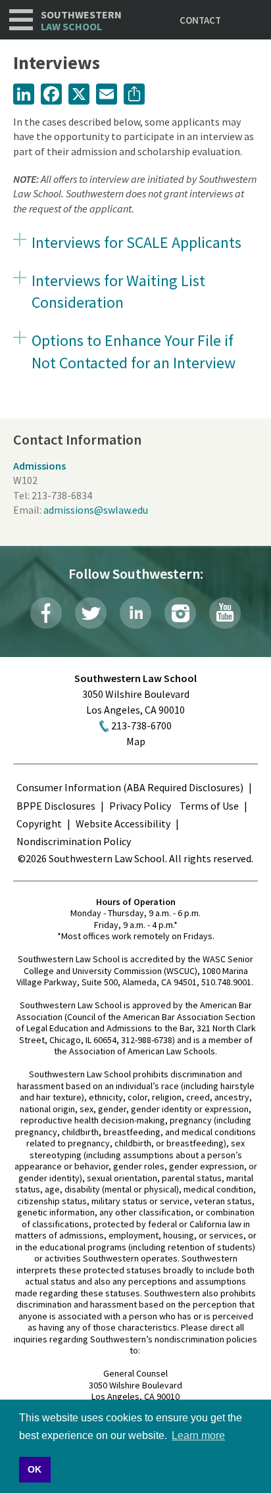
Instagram (180, 613)
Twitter (91, 613)
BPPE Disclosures (55, 805)
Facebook (46, 613)
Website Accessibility (123, 823)
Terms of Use (209, 805)
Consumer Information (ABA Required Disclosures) (129, 787)
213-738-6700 (141, 725)
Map (135, 741)
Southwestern (81, 20)
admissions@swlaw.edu (95, 509)
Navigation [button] (21, 19)
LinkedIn (135, 613)
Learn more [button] (198, 1435)
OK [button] (34, 1469)
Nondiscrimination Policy (73, 841)
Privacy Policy (140, 805)
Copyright (39, 823)
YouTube (225, 613)
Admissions (39, 465)
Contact (200, 20)
